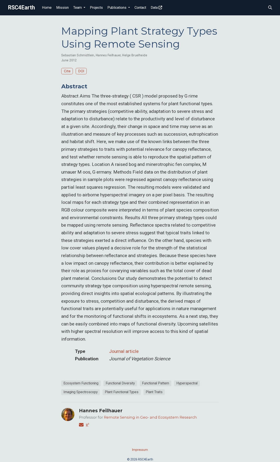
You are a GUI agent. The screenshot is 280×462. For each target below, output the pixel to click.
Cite (67, 71)
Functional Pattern (155, 383)
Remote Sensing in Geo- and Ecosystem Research (150, 417)
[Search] (270, 7)
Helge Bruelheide (134, 55)
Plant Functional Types (121, 392)
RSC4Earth (21, 7)
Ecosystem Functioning (80, 383)
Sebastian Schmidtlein (77, 55)
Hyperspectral (187, 383)
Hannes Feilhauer (108, 55)
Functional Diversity (120, 383)
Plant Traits (154, 392)
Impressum (140, 449)
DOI (81, 71)
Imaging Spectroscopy (80, 392)
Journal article (124, 351)
